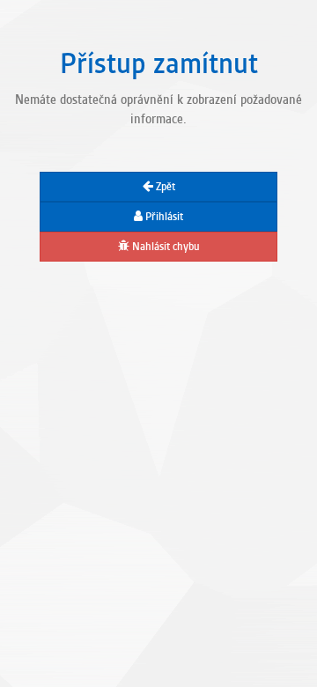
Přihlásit (163, 217)
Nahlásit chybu (164, 247)
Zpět (164, 187)
